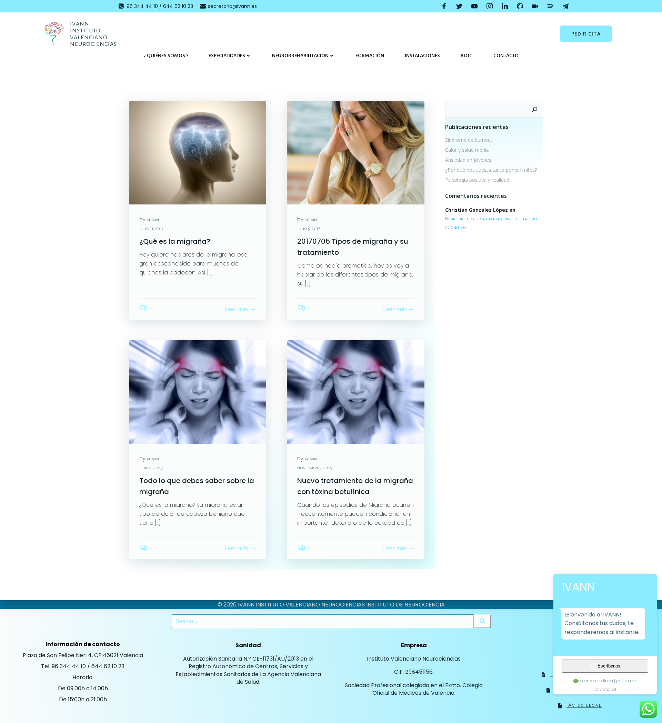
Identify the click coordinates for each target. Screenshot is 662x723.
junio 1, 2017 (151, 467)
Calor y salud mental (468, 150)
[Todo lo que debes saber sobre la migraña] (197, 391)
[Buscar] (534, 109)
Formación (369, 55)
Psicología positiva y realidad (477, 180)
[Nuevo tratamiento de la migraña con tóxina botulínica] (355, 391)
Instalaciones (422, 55)
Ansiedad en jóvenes (468, 160)
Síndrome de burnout (468, 140)
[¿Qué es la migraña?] (197, 152)
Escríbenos (609, 666)
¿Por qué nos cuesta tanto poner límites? (491, 170)
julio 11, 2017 (151, 228)
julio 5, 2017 (308, 228)
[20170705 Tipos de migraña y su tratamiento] (355, 152)
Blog (467, 55)
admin (153, 219)
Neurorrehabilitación (300, 55)
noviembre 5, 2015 (314, 467)
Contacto (506, 55)
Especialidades (227, 55)
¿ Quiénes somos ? (166, 55)
